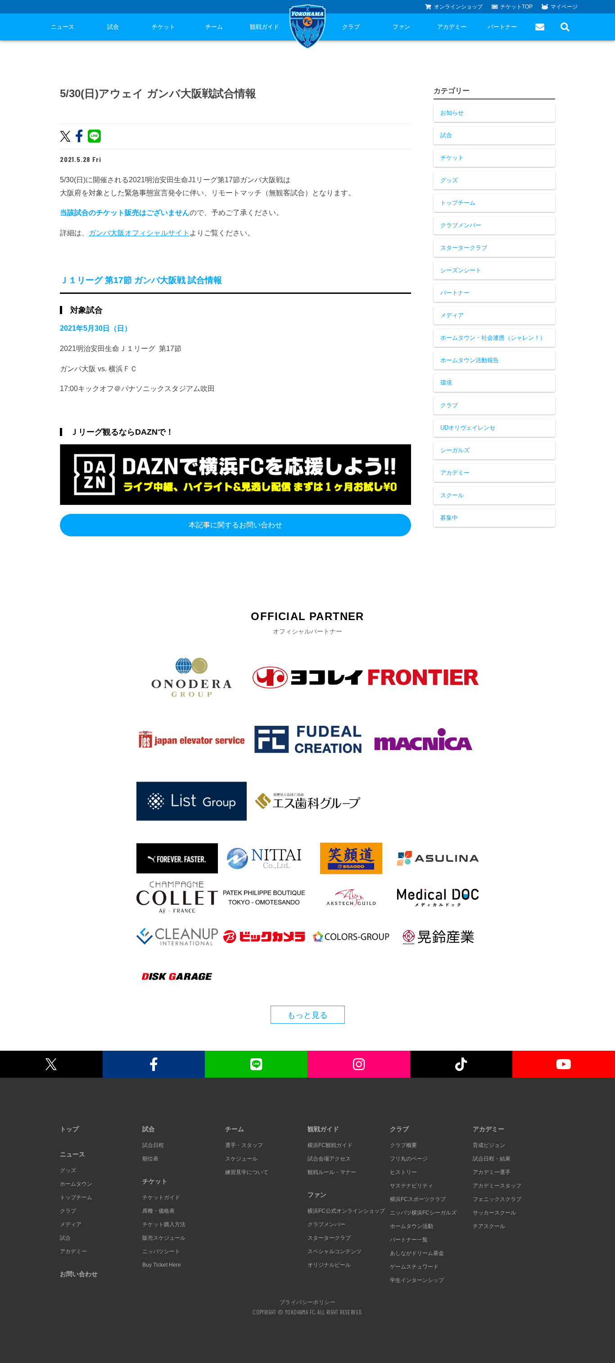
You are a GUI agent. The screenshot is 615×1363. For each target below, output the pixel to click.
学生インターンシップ (417, 1280)
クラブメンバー (460, 225)
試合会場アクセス (329, 1159)
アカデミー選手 (492, 1172)
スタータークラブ (463, 247)
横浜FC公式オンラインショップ (346, 1211)
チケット (163, 26)
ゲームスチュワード (414, 1267)
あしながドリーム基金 (417, 1253)
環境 (446, 382)
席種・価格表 (158, 1211)
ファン (401, 26)
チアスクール (489, 1226)
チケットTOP (516, 7)
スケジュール (241, 1159)
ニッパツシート (161, 1251)
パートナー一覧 (409, 1240)
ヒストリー (403, 1172)
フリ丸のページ (409, 1159)
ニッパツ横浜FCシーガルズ (423, 1213)
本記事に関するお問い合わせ (235, 525)
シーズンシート (460, 270)
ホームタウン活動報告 (469, 360)
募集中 (449, 517)
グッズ (449, 180)
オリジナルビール (329, 1265)
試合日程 (153, 1145)
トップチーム (457, 202)
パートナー (502, 26)
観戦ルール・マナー (332, 1172)
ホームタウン (76, 1184)
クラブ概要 (403, 1145)
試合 (113, 26)
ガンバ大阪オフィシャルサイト (139, 233)
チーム (214, 26)
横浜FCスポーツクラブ (418, 1199)
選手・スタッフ (244, 1145)
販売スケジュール (163, 1238)
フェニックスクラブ (497, 1199)
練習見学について (246, 1172)
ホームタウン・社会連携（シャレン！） (493, 337)
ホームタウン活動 (411, 1226)
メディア (452, 315)
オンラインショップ (458, 7)
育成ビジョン (489, 1145)
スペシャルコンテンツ (335, 1251)
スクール (452, 495)
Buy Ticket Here (161, 1265)
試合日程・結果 (492, 1159)
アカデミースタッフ (497, 1186)
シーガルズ (455, 450)
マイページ (564, 7)
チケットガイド (161, 1197)
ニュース (62, 26)
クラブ (351, 26)
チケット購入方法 (163, 1224)
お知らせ (452, 112)
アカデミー (451, 26)
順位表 (150, 1159)
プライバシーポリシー (307, 1302)
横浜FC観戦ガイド (330, 1145)
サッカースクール (494, 1213)
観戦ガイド (264, 26)
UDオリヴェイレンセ (467, 427)
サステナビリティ (411, 1186)
